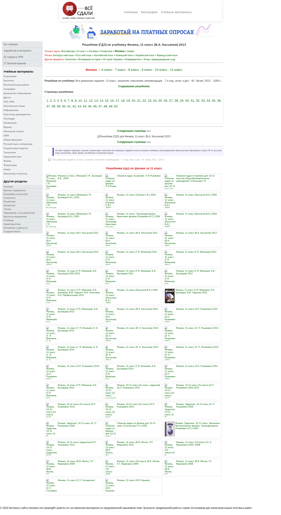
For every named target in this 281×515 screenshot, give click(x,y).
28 (176, 100)
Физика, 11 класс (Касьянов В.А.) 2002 (196, 194)
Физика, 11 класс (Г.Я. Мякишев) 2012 (196, 252)
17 (117, 100)
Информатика (11, 110)
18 (123, 100)
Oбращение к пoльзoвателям (19, 212)
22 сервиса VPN (13, 57)
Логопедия (9, 118)
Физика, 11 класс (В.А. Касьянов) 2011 (78, 232)
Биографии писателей (15, 194)
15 (106, 100)
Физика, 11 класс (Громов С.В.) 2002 (136, 194)
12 (91, 100)
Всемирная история (89, 59)
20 (133, 100)
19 (128, 100)
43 (79, 106)
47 (100, 106)
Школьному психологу (15, 173)
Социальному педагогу (16, 148)
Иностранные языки (14, 106)
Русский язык (84, 55)
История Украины (113, 59)
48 (105, 106)
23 (149, 100)
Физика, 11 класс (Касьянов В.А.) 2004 (137, 290)
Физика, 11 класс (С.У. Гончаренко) (76, 480)
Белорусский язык (63, 55)
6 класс (107, 69)
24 (155, 100)
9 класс (147, 69)
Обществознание (13, 139)
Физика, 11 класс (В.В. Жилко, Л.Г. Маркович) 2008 (194, 462)
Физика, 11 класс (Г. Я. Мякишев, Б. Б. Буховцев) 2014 (78, 348)
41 (69, 106)
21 (139, 100)
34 (208, 100)
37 (48, 106)
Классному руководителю (17, 114)
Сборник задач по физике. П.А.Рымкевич (139, 175)
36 (219, 100)
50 (116, 106)
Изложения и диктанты (16, 227)
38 (53, 106)
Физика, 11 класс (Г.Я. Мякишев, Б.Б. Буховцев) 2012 (195, 272)
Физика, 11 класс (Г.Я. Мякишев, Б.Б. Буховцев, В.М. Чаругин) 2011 (195, 291)
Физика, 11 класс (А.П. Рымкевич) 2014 (78, 366)
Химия (7, 169)
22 (144, 100)
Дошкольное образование (17, 93)
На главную (11, 44)
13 (96, 100)
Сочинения (9, 198)
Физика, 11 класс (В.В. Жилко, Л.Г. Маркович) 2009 (76, 462)
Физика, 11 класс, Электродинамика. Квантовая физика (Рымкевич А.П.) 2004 (138, 215)
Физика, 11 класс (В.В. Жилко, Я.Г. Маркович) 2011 (135, 443)
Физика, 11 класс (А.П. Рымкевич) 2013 (197, 309)
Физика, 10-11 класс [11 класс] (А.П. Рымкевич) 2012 (77, 405)
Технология (10, 152)
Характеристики (12, 224)
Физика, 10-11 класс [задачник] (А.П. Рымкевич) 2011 (77, 443)
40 (64, 106)
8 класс (133, 69)
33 (203, 100)
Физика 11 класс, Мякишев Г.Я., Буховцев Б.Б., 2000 (80, 177)
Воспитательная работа (16, 84)
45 (90, 106)
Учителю (8, 186)
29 (181, 100)
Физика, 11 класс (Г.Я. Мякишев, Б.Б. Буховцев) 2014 (136, 367)
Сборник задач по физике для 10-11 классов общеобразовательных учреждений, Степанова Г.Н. (195, 178)
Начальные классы (14, 131)
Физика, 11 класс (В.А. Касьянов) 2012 (196, 232)
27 (171, 100)
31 (192, 100)
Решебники (9, 201)
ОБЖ (6, 135)
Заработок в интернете (17, 50)
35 (213, 100)
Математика (10, 123)
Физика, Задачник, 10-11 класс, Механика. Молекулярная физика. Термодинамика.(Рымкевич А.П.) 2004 (197, 426)
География (9, 89)
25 (160, 100)
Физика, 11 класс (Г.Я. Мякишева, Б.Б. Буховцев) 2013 (78, 310)
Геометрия (106, 51)
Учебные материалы (176, 12)
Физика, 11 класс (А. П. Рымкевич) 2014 (197, 347)
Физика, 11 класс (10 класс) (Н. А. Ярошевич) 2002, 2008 (194, 443)
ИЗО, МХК (9, 101)
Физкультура (10, 165)
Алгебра (93, 51)
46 (95, 106)
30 (187, 100)
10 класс (161, 69)
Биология (9, 80)
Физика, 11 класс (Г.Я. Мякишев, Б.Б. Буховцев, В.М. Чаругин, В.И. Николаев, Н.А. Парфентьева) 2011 (79, 292)
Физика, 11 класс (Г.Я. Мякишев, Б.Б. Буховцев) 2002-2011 (77, 272)
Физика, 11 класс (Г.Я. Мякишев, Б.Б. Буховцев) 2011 (136, 272)
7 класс (120, 69)
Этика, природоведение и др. (159, 59)
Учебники (131, 12)
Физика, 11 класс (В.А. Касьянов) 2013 (137, 309)
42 (74, 106)
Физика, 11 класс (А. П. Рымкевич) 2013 (197, 328)
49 (110, 106)
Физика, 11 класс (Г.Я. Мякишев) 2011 (137, 252)
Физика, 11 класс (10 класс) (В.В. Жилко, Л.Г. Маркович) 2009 (138, 462)
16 (112, 100)
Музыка (8, 127)
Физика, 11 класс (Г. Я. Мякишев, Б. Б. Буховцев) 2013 (78, 329)
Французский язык (167, 55)
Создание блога (12, 231)
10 (80, 100)
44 (84, 106)
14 (101, 100)
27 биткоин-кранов (15, 63)
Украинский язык (12, 156)
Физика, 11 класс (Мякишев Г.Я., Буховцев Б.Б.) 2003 (75, 215)
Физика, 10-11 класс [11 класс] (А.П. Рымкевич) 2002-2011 (195, 386)
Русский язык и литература (18, 144)
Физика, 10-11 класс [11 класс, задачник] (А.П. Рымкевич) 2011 (138, 386)
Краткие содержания (15, 190)
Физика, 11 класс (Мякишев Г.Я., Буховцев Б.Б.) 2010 (75, 196)
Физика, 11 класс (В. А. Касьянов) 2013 (137, 328)
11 (85, 100)
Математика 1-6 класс (73, 51)
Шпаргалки (9, 205)
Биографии (149, 12)
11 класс (176, 69)
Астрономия (10, 76)
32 (198, 100)
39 (58, 106)
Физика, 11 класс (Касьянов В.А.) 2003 (196, 213)
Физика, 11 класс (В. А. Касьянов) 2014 (137, 347)
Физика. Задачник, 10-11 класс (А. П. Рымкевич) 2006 (195, 405)
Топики (7, 209)
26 (165, 100)
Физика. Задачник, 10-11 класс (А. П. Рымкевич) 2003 (77, 424)
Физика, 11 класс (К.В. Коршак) (133, 480)
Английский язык (103, 55)
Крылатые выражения (15, 216)
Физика (7, 161)
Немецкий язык (124, 55)
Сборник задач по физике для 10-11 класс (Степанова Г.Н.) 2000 (136, 424)
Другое (7, 97)
